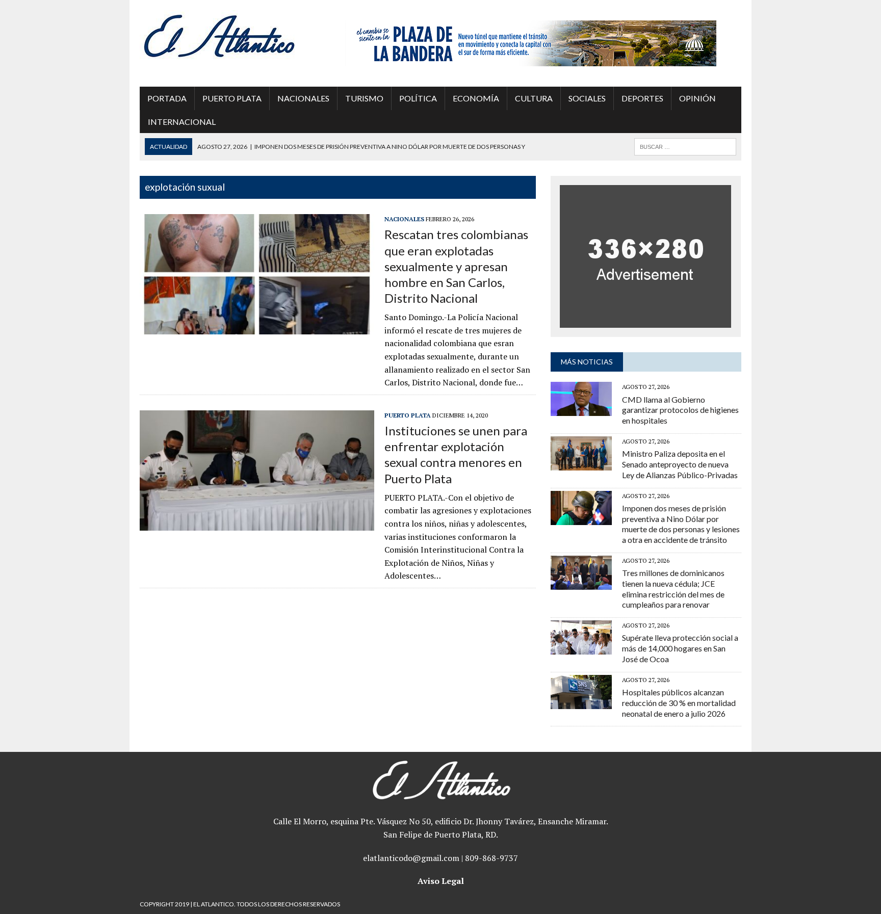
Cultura (534, 98)
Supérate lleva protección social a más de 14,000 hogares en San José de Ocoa (680, 648)
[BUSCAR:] (685, 145)
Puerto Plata (232, 98)
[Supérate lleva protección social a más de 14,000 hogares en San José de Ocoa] (581, 648)
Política (418, 98)
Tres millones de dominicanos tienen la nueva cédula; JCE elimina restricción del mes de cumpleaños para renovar (673, 588)
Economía (476, 98)
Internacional (182, 121)
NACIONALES (303, 98)
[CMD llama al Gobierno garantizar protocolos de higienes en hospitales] (581, 409)
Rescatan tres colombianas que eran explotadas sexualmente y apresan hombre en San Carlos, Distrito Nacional (456, 266)
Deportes (642, 98)
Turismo (364, 98)
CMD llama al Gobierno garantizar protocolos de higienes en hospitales (680, 410)
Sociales (587, 98)
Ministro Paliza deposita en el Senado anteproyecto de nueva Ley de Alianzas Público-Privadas (680, 464)
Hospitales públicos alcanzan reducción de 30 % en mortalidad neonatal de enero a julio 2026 (679, 702)
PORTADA (167, 98)
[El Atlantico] (235, 35)
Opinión (697, 98)
